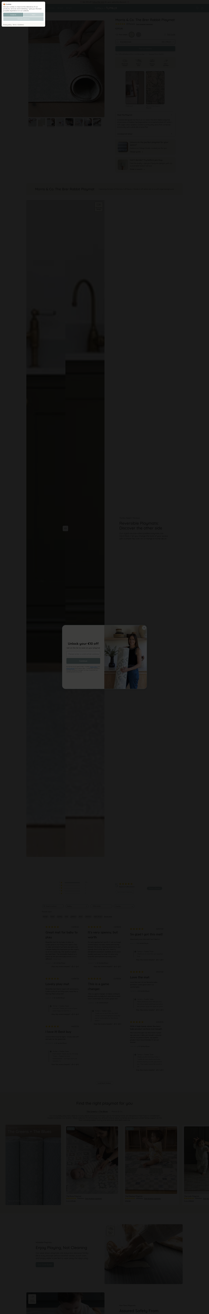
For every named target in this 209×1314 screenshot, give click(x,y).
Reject (33, 14)
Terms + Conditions (18, 24)
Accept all (13, 14)
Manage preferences (23, 19)
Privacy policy (7, 24)
